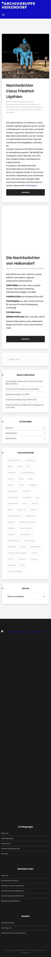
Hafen (21, 485)
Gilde (30, 479)
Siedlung (11, 547)
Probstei (11, 528)
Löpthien (18, 107)
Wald (23, 565)
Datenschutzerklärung (10, 849)
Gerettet (10, 107)
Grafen (11, 485)
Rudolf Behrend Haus (9, 881)
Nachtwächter (37, 107)
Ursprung (11, 565)
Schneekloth (25, 534)
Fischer (28, 104)
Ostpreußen (30, 516)
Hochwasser (13, 497)
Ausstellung (30, 460)
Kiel (38, 497)
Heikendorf (12, 491)
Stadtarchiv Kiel (7, 923)
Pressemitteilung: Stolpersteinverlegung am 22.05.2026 (25, 406)
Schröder (10, 109)
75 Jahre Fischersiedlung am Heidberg (22, 389)
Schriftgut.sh (6, 928)
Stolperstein (35, 547)
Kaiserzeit (27, 497)
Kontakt (4, 854)
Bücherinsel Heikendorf (10, 901)
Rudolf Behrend (26, 528)
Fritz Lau (35, 104)
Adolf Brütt (29, 102)
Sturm (10, 559)
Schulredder (30, 540)
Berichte (9, 102)
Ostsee (11, 522)
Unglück (34, 559)
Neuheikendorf (14, 516)
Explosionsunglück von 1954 (17, 394)
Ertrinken (21, 104)
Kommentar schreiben (35, 268)
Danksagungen (7, 838)
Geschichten (19, 102)
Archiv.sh (4, 875)
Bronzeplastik (11, 104)
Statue (17, 109)
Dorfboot (12, 472)
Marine (35, 503)
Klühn (25, 503)
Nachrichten (11, 438)
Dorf (28, 466)
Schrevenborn (14, 540)
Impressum (5, 844)
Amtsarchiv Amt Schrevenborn (13, 933)
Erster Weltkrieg (27, 472)
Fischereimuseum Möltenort (12, 891)
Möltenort (26, 107)
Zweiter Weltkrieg (15, 571)
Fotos (21, 479)
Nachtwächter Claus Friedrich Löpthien (20, 91)
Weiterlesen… (32, 185)
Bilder (10, 466)
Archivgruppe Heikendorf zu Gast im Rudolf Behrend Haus (24, 382)
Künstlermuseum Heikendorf (13, 886)
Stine (23, 109)
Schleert (11, 534)
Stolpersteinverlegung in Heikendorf (21, 399)
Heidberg (33, 485)
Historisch (26, 491)
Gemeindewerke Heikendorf (12, 896)
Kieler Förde (13, 503)
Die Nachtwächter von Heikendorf (23, 260)
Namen (34, 510)
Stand (22, 547)
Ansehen (25, 192)
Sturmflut (22, 559)
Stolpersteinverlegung (17, 553)
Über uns (4, 833)
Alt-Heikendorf (14, 460)
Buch (20, 466)
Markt (10, 510)
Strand (28, 109)
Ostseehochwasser (27, 522)
